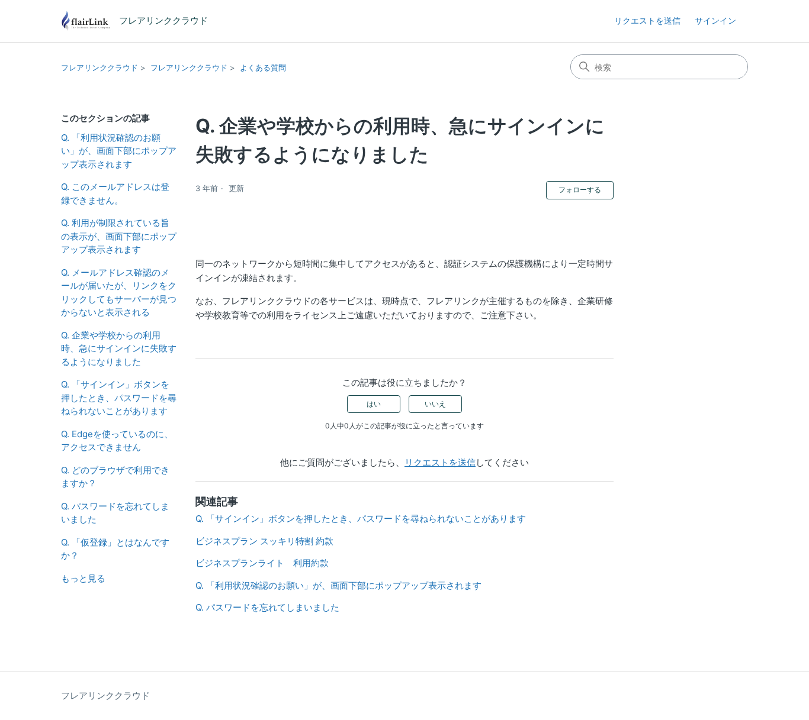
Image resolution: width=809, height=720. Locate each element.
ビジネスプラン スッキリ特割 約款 (264, 541)
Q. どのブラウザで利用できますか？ (115, 476)
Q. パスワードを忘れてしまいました (115, 513)
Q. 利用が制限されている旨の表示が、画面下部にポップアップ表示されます (118, 236)
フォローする (579, 189)
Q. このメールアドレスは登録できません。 (115, 193)
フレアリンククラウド (99, 67)
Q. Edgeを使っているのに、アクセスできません (117, 440)
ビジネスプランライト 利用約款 (262, 563)
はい (374, 403)
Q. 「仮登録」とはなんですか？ (115, 549)
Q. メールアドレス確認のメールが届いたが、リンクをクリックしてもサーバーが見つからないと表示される (118, 292)
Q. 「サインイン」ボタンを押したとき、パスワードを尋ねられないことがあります (118, 397)
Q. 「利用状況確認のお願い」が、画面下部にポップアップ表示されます (118, 151)
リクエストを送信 (647, 20)
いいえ (435, 403)
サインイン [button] (715, 20)
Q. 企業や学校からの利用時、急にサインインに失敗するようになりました (118, 348)
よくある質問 (263, 67)
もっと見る (83, 578)
